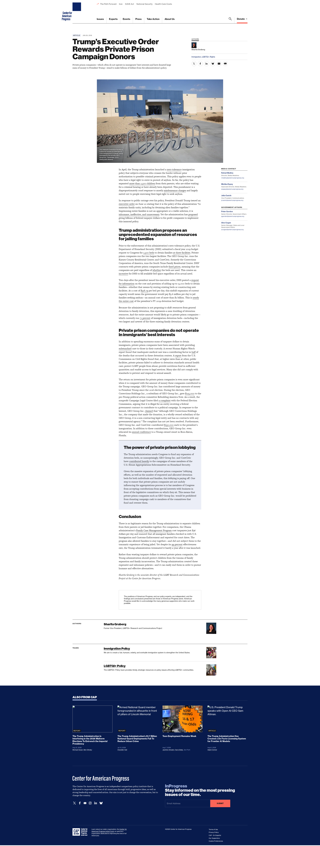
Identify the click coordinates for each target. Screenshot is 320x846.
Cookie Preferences (216, 841)
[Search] (230, 20)
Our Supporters (214, 838)
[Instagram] (90, 803)
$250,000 (169, 425)
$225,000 (189, 393)
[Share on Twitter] (194, 63)
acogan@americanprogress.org (232, 229)
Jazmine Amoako (168, 750)
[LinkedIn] (96, 803)
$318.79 (144, 290)
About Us (170, 19)
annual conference (141, 432)
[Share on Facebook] (200, 63)
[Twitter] (74, 803)
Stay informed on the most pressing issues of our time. (200, 790)
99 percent (177, 544)
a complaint (165, 400)
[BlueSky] (101, 803)
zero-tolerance (174, 169)
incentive (123, 273)
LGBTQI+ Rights (208, 57)
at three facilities (181, 252)
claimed (149, 411)
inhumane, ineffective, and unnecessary (139, 214)
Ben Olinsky (88, 750)
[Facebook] (80, 803)
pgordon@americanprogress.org (232, 216)
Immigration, (197, 57)
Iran (120, 4)
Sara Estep (179, 750)
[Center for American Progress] (77, 11)
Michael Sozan (77, 750)
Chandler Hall (122, 750)
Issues (100, 19)
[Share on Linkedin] (206, 63)
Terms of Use (213, 829)
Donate (241, 18)
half (194, 352)
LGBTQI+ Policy (115, 666)
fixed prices (174, 266)
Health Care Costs (163, 4)
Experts (113, 19)
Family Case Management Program (154, 530)
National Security (144, 4)
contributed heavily (139, 461)
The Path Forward (108, 4)
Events (126, 19)
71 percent (145, 318)
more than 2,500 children (142, 183)
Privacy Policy (214, 832)
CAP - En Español (215, 835)
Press (138, 19)
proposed (193, 214)
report (178, 355)
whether (156, 270)
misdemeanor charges (175, 190)
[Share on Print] (225, 63)
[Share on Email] (219, 63)
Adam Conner (212, 750)
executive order (127, 204)
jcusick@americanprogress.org (232, 200)
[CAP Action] (80, 832)
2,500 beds (148, 252)
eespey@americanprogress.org (232, 189)
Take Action (153, 19)
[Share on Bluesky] (212, 63)
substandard (125, 348)
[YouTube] (85, 803)
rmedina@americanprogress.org (232, 178)
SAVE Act (129, 4)
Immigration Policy (117, 648)
